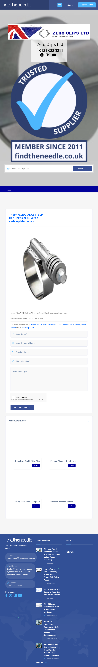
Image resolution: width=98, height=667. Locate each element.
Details (36, 465)
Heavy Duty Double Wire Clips (27, 461)
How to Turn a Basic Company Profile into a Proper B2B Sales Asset (51, 574)
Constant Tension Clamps (61, 502)
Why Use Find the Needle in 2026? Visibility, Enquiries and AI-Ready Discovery (52, 554)
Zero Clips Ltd (50, 44)
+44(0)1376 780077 (16, 585)
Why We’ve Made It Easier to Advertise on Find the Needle (52, 592)
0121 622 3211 (50, 50)
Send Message (20, 407)
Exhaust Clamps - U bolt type (63, 461)
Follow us (70, 552)
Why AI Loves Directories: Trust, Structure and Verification (51, 608)
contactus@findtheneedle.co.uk (21, 558)
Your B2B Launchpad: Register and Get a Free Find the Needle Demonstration (51, 628)
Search (81, 168)
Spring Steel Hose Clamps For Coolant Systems (35, 502)
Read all (39, 662)
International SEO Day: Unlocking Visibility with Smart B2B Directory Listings (51, 649)
